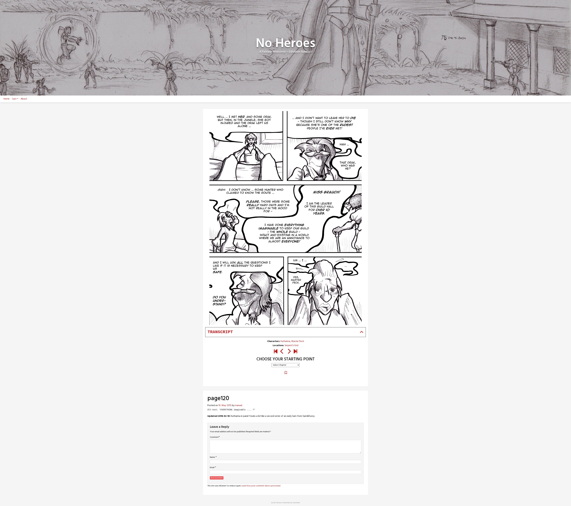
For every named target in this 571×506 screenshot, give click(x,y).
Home (7, 99)
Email (212, 467)
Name (212, 457)
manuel (238, 405)
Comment (214, 437)
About (24, 99)
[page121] (289, 351)
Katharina (285, 341)
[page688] (295, 351)
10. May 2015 (224, 405)
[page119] (282, 351)
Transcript (220, 332)
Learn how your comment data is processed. (261, 486)
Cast (14, 99)
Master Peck (297, 341)
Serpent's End (291, 345)
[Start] (275, 351)
